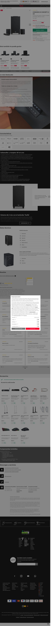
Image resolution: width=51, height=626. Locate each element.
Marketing (13, 321)
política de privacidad (17, 315)
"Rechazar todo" (28, 304)
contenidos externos (15, 326)
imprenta (25, 315)
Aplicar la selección (18, 328)
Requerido (13, 317)
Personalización (14, 324)
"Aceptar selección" (32, 311)
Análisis (13, 319)
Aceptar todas (32, 328)
